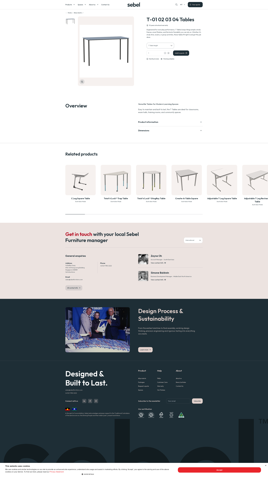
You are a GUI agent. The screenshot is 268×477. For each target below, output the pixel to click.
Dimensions (143, 130)
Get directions (70, 272)
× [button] (265, 465)
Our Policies (161, 390)
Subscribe (197, 401)
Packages (141, 382)
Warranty (160, 386)
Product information (148, 122)
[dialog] (134, 470)
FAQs (159, 378)
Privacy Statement (57, 472)
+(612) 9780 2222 (106, 266)
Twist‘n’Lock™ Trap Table (116, 198)
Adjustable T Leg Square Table (222, 198)
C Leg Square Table (80, 198)
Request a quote (143, 386)
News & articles (181, 382)
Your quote (196, 5)
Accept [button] (219, 470)
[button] (70, 4)
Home (70, 13)
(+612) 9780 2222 (71, 393)
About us (179, 378)
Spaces (140, 390)
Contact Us (179, 386)
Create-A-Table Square (186, 198)
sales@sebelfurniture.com (74, 280)
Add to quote (179, 53)
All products (78, 13)
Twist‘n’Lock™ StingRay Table (151, 198)
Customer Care (162, 382)
